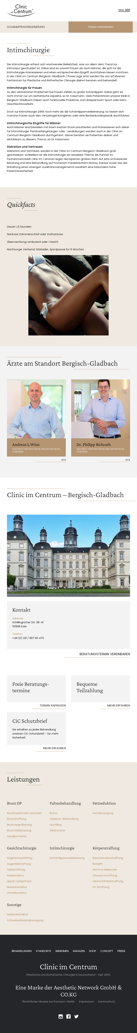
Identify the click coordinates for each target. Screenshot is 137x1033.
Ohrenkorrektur (17, 893)
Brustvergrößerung (19, 825)
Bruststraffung (16, 819)
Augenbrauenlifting (19, 858)
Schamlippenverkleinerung (67, 858)
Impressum (86, 1001)
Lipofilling (56, 825)
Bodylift (98, 864)
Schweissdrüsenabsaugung (25, 920)
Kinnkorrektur (15, 875)
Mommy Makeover (105, 869)
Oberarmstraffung (105, 875)
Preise (121, 951)
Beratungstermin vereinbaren (105, 654)
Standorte (43, 951)
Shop (92, 951)
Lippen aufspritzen (19, 881)
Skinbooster (57, 830)
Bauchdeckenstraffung (108, 858)
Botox (53, 813)
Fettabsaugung (103, 813)
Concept (106, 951)
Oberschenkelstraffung (108, 881)
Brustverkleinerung (19, 830)
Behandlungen (22, 951)
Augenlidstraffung (19, 864)
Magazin (79, 951)
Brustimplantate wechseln (24, 813)
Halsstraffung (16, 869)
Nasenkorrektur (17, 887)
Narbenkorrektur (17, 914)
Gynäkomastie (16, 836)
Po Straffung (101, 887)
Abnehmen (62, 951)
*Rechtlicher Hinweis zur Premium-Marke (48, 1001)
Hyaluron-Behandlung (64, 819)
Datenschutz (106, 1001)
